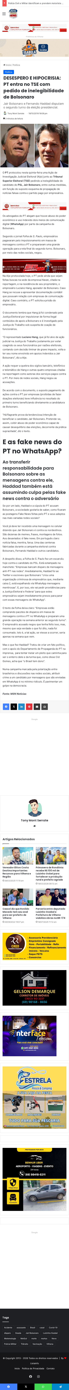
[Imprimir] (44, 707)
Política (16, 65)
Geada (18, 1333)
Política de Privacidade (33, 1368)
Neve (54, 1338)
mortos (44, 1338)
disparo (7, 1333)
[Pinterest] (29, 707)
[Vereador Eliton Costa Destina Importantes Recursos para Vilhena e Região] (18, 855)
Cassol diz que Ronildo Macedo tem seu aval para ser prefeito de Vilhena (16, 913)
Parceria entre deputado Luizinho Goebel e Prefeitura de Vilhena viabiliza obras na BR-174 (50, 913)
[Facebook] (6, 707)
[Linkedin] (21, 707)
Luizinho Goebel (50, 1333)
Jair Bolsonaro (32, 1333)
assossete (21, 1327)
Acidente (8, 1327)
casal (42, 1327)
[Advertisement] (34, 756)
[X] (14, 707)
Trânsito (24, 1344)
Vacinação (37, 1344)
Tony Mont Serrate (16, 113)
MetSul (24, 1338)
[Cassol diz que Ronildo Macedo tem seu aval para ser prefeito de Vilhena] (18, 897)
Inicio (8, 65)
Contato (51, 1368)
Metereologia (10, 1338)
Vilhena (50, 1344)
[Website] (34, 826)
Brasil (32, 1327)
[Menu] (4, 14)
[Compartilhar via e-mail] (37, 707)
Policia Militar (10, 1344)
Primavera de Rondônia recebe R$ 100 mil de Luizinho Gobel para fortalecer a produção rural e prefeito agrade (49, 873)
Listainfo (34, 1363)
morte (34, 1338)
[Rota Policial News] (13, 13)
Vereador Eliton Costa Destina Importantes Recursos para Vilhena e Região (17, 872)
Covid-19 (53, 1327)
